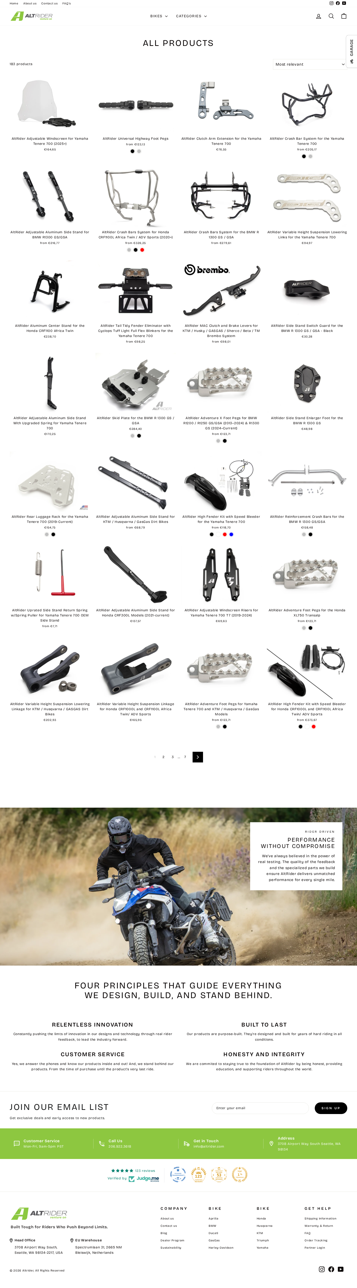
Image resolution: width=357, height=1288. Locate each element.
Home (14, 3)
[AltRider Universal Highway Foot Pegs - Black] (132, 151)
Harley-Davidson (221, 1247)
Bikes (157, 16)
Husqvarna (265, 1225)
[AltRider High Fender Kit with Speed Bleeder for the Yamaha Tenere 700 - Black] (211, 534)
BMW (212, 1225)
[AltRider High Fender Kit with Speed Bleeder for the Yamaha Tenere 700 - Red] (224, 534)
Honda (261, 1218)
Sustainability (171, 1247)
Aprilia (214, 1218)
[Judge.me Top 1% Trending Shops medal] (239, 1174)
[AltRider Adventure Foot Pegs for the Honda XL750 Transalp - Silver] (304, 628)
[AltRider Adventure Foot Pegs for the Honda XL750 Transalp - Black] (310, 628)
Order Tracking (316, 1240)
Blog (164, 1233)
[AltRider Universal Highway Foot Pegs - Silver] (139, 151)
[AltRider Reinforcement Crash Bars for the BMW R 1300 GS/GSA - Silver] (304, 534)
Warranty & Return (319, 1225)
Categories (189, 16)
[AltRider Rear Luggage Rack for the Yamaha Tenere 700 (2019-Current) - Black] (53, 534)
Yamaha (263, 1247)
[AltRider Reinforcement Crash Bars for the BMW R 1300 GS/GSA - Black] (310, 534)
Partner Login (315, 1247)
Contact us (49, 3)
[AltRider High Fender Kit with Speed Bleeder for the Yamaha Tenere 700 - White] (218, 534)
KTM (260, 1233)
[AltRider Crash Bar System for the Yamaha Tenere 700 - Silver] (310, 156)
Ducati (213, 1233)
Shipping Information (320, 1218)
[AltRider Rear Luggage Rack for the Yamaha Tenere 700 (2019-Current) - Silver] (46, 534)
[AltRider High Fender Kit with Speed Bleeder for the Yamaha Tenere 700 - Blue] (231, 534)
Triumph (263, 1240)
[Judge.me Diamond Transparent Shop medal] (178, 1174)
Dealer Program (173, 1240)
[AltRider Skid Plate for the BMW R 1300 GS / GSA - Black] (139, 435)
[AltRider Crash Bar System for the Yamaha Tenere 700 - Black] (304, 156)
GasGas (214, 1240)
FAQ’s (66, 3)
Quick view (50, 128)
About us (30, 3)
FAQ (308, 1233)
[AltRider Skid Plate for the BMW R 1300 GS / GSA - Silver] (132, 435)
